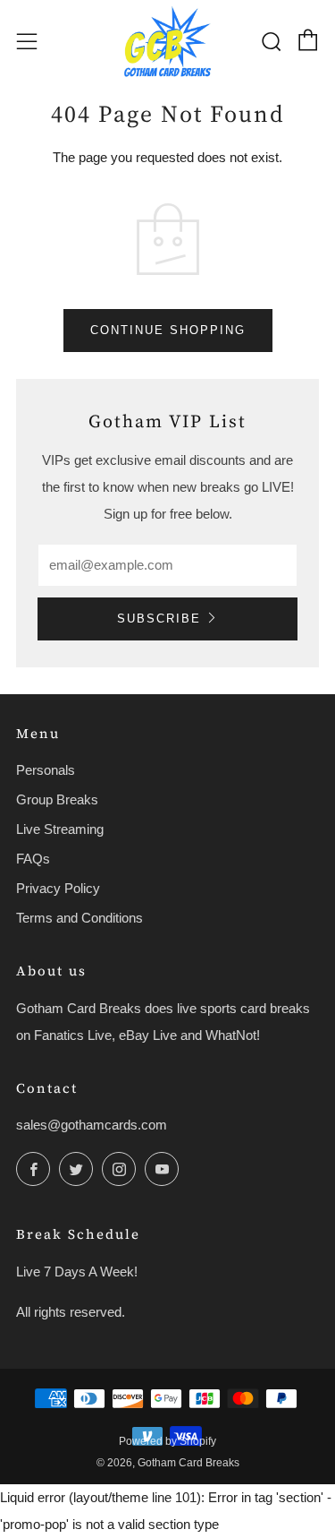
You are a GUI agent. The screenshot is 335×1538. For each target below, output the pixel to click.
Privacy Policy (58, 888)
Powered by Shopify (167, 1441)
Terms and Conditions (79, 917)
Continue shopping (168, 330)
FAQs (33, 858)
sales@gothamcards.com (91, 1124)
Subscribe (159, 618)
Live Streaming (60, 829)
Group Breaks (57, 799)
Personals (45, 770)
